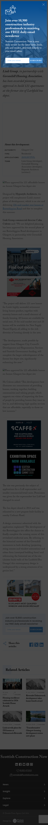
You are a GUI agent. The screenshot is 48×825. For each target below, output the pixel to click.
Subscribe (36, 60)
